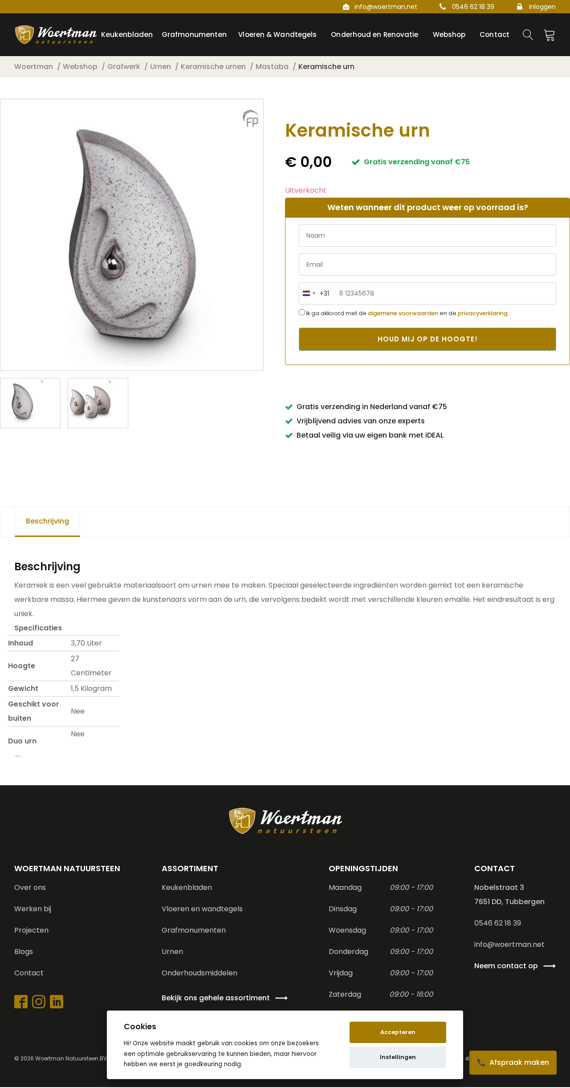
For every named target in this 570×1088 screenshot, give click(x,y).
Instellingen (398, 1057)
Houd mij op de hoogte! (428, 339)
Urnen (172, 951)
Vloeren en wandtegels (202, 909)
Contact (29, 973)
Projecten (31, 930)
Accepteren (397, 1032)
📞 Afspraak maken (513, 1062)
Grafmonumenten (194, 930)
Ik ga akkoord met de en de (406, 313)
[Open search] (528, 35)
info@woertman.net (385, 7)
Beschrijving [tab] (47, 521)
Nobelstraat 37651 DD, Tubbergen (509, 894)
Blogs (23, 951)
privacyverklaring (483, 313)
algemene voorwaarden (403, 313)
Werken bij (32, 909)
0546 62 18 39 (473, 7)
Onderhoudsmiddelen (199, 973)
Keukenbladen (187, 887)
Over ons (30, 887)
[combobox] (314, 293)
